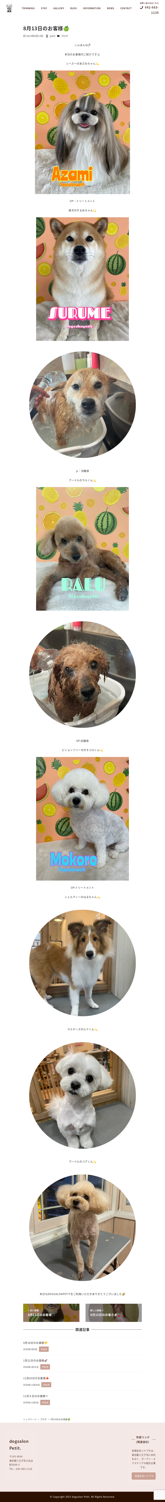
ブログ (64, 36)
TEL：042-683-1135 (20, 1468)
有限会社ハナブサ (144, 1476)
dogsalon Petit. (81, 1496)
